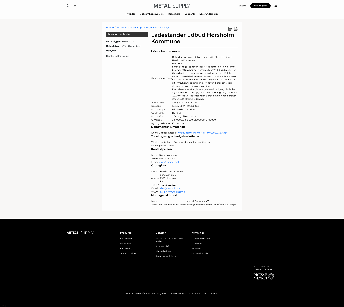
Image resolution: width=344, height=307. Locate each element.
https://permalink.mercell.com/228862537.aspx (202, 132)
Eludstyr (164, 27)
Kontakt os (196, 243)
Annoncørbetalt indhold (167, 256)
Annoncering (126, 248)
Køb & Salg (174, 14)
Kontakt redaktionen (201, 238)
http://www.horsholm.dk (173, 192)
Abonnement (126, 238)
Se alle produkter (128, 253)
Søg (74, 6)
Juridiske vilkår (163, 246)
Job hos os (196, 248)
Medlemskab (126, 243)
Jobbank (190, 14)
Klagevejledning (163, 251)
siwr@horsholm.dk (169, 162)
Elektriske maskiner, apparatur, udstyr (137, 27)
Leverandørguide (208, 14)
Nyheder (130, 14)
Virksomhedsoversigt (152, 14)
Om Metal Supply (199, 253)
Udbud (110, 27)
